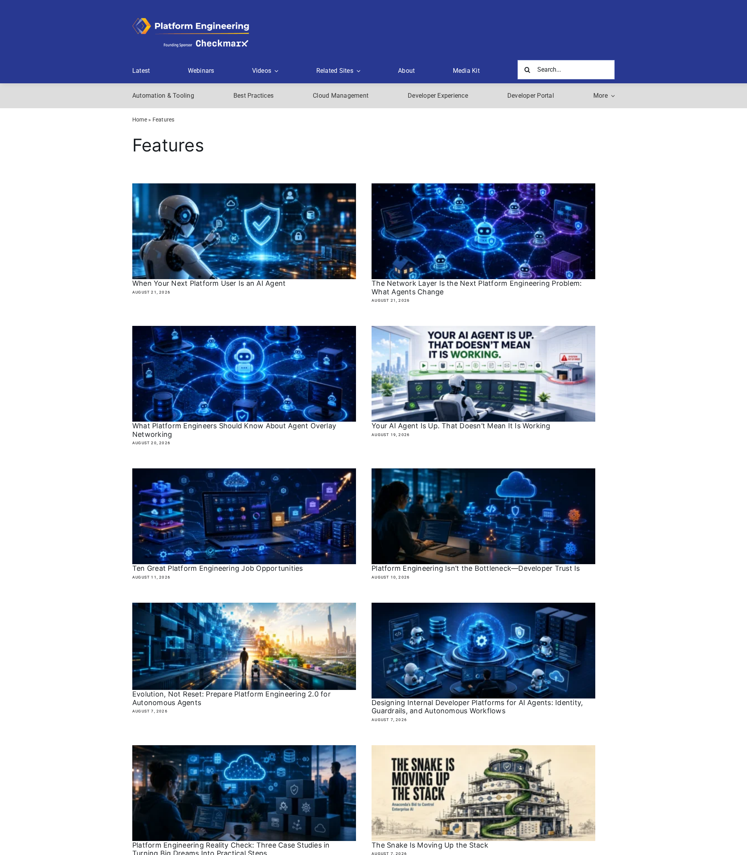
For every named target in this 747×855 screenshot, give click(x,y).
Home (139, 119)
